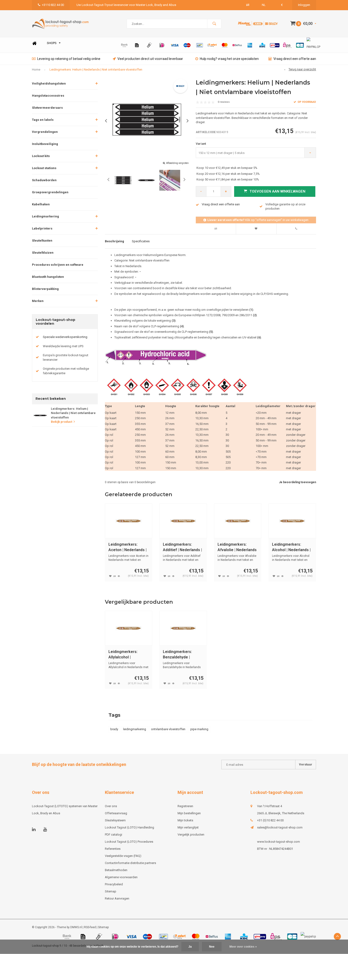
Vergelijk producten (191, 834)
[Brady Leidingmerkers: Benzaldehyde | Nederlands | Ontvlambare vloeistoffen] (183, 628)
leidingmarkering (134, 729)
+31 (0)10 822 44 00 (270, 820)
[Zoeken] (214, 23)
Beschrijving (114, 241)
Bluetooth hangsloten (48, 277)
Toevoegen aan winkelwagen (277, 191)
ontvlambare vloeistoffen (168, 729)
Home (34, 43)
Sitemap (110, 891)
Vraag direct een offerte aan (294, 59)
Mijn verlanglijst (188, 827)
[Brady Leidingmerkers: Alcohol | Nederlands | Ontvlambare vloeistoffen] (292, 521)
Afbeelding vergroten (177, 163)
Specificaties (141, 241)
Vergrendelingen (45, 132)
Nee (211, 946)
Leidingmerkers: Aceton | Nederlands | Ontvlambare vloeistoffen (127, 547)
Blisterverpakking (45, 289)
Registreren (185, 806)
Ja (190, 946)
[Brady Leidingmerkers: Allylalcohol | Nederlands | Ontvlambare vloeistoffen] (128, 628)
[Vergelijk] (247, 5)
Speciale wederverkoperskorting (65, 337)
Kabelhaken (41, 204)
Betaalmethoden (116, 870)
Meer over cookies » (243, 946)
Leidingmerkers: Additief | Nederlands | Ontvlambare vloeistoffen (182, 547)
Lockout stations (44, 168)
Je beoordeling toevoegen (297, 482)
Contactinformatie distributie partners (130, 863)
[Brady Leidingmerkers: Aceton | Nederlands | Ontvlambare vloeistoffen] (128, 521)
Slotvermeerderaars (47, 107)
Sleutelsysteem (115, 820)
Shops (52, 43)
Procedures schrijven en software (57, 264)
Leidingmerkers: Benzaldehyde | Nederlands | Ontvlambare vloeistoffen (177, 654)
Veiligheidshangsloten (49, 83)
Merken (38, 301)
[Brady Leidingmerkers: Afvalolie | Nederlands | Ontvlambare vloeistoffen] (238, 521)
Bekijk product (61, 421)
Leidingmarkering (45, 216)
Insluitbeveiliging (45, 144)
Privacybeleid (114, 884)
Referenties (112, 848)
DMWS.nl (76, 927)
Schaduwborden (44, 180)
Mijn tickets (185, 820)
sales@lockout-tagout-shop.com (280, 827)
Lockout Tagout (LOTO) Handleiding (129, 827)
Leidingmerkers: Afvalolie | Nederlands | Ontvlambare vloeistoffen (237, 547)
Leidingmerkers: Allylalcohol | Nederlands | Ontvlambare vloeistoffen (123, 654)
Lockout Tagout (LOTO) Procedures (129, 841)
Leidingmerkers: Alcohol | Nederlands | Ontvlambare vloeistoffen (291, 547)
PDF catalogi (113, 834)
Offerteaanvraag (116, 813)
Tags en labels (43, 120)
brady (114, 729)
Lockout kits (41, 156)
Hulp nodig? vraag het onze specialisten (229, 59)
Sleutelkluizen (43, 252)
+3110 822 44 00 (53, 5)
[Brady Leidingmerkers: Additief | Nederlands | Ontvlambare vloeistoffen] (183, 521)
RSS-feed (90, 927)
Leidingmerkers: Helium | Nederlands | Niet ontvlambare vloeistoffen (95, 69)
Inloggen (304, 5)
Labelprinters (42, 228)
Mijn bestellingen (189, 813)
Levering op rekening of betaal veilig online (68, 59)
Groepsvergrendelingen (50, 192)
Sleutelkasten (42, 240)
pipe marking (199, 729)
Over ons (111, 806)
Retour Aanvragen (117, 898)
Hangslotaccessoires (48, 95)
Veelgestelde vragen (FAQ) (123, 856)
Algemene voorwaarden (121, 877)
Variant (201, 143)
